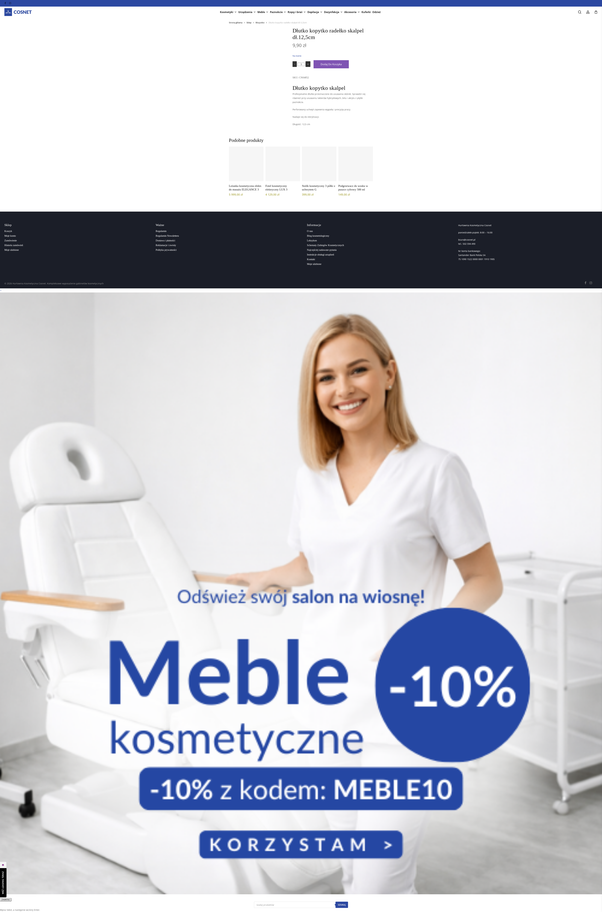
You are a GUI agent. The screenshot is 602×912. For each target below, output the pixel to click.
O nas (310, 231)
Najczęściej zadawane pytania (322, 250)
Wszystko (260, 22)
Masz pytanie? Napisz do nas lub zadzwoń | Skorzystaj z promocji (301, 3)
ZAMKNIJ (5, 900)
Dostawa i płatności (165, 240)
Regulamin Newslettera (167, 235)
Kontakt (311, 259)
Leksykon (312, 240)
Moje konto (10, 235)
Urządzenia (245, 12)
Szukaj (342, 904)
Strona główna (235, 22)
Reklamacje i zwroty (166, 245)
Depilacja (313, 12)
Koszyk (8, 231)
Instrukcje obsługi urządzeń (320, 254)
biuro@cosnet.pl (466, 239)
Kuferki (366, 12)
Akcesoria (350, 12)
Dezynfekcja (331, 12)
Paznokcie (276, 12)
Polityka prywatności (166, 250)
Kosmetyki (226, 12)
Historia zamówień (13, 245)
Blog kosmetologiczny (318, 235)
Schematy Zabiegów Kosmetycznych (325, 245)
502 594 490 (469, 243)
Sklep (248, 22)
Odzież (376, 12)
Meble (261, 12)
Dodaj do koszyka (331, 64)
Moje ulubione (11, 250)
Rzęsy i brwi (295, 12)
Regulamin (161, 231)
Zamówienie (10, 240)
